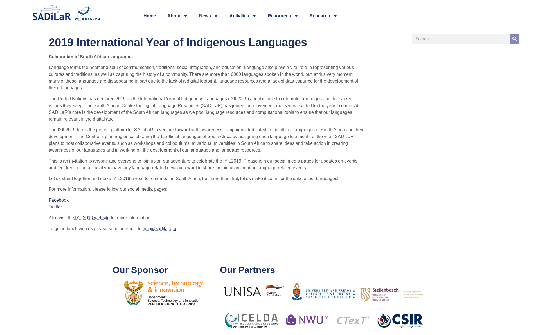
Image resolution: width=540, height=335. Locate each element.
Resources (279, 16)
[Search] (514, 39)
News (205, 16)
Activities (239, 16)
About (174, 16)
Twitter (55, 207)
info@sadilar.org (160, 228)
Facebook (59, 200)
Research (320, 16)
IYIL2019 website (92, 217)
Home (149, 16)
